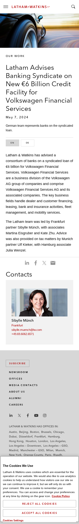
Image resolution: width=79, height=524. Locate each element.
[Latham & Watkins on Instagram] (45, 415)
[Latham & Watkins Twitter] (19, 415)
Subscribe (17, 363)
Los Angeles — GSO (55, 445)
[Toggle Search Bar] (73, 7)
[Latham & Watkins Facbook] (28, 415)
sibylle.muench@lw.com (27, 329)
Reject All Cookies (39, 503)
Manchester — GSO (32, 450)
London (43, 441)
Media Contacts (23, 385)
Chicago (58, 432)
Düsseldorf (25, 436)
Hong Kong (16, 441)
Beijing (23, 432)
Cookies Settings (13, 520)
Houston (31, 441)
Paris (48, 455)
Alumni (15, 398)
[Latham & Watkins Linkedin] (11, 415)
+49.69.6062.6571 (23, 334)
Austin (13, 432)
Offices (16, 378)
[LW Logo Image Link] (31, 6)
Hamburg (54, 436)
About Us (17, 391)
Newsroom (18, 372)
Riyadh (57, 455)
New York (15, 455)
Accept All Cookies (39, 512)
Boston (34, 432)
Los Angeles (57, 441)
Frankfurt (17, 325)
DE (30, 142)
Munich (60, 450)
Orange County (33, 455)
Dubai (13, 436)
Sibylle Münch (23, 320)
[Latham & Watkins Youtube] (36, 415)
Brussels (46, 432)
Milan (49, 450)
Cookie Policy (61, 496)
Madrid (13, 450)
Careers (16, 404)
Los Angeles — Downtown (25, 445)
